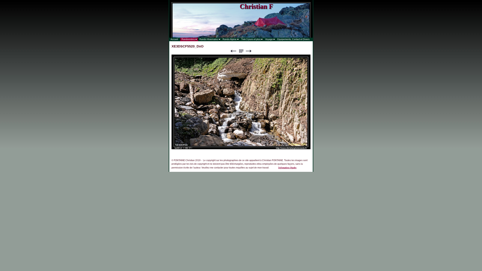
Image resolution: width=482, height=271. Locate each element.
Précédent (233, 51)
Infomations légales (287, 167)
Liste (241, 51)
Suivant (249, 51)
